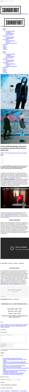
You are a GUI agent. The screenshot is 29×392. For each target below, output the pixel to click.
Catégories (3, 385)
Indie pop (26, 324)
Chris (20, 152)
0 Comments (24, 152)
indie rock (3, 325)
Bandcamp (15, 263)
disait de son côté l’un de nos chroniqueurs (10, 283)
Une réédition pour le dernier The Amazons (12, 358)
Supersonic (7, 327)
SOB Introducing (19, 325)
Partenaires (7, 390)
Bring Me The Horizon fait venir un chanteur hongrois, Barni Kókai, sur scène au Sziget (15, 371)
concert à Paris (8, 324)
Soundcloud (21, 263)
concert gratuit (15, 324)
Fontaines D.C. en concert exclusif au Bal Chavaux (14, 365)
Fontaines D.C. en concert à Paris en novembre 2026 (14, 361)
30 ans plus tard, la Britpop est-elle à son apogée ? (13, 372)
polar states (12, 325)
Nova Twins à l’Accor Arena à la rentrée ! (12, 366)
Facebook (10, 263)
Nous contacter (23, 390)
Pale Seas (7, 325)
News (16, 152)
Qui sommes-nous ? (15, 390)
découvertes (20, 324)
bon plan (2, 324)
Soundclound (16, 299)
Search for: (3, 379)
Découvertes (11, 152)
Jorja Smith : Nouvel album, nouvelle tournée (13, 374)
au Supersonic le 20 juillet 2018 (11, 213)
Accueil (2, 390)
